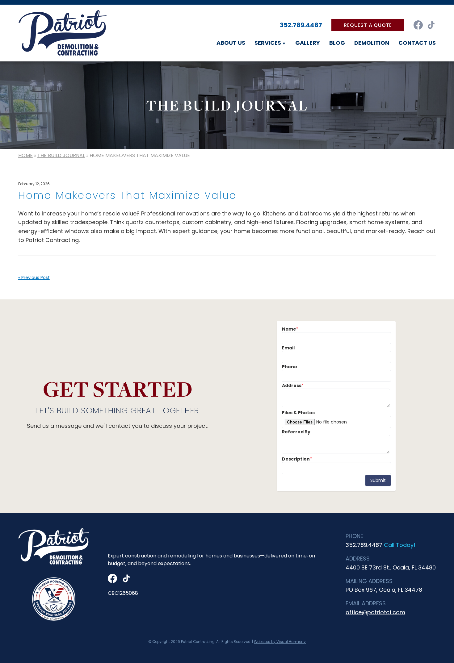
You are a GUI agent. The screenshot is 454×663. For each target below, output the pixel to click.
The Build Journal (61, 155)
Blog (337, 43)
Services (267, 43)
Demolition (371, 43)
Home (25, 155)
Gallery (307, 43)
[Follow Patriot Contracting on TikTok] (431, 25)
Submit (378, 480)
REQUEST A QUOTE (368, 25)
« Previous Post (34, 277)
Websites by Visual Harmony (280, 641)
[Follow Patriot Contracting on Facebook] (418, 25)
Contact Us (417, 43)
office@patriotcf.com (375, 612)
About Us (230, 43)
